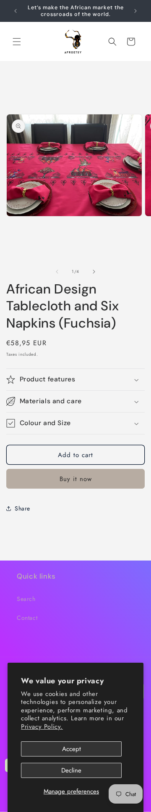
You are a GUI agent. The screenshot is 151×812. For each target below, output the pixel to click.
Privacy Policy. (42, 726)
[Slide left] (57, 271)
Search (26, 599)
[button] (17, 41)
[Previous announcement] (15, 11)
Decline (71, 770)
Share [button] (22, 508)
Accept (71, 749)
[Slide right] (94, 271)
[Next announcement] (135, 11)
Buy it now (76, 479)
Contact (27, 618)
